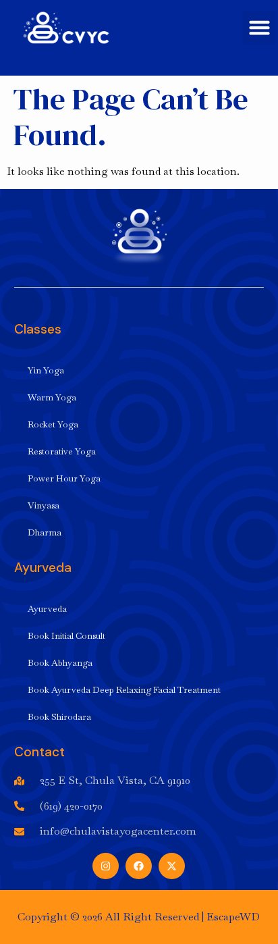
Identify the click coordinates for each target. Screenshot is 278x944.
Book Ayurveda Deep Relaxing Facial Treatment (124, 690)
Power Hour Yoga (64, 478)
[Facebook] (139, 866)
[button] (259, 28)
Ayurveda (47, 608)
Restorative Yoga (62, 451)
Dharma (44, 532)
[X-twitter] (172, 866)
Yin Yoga (46, 370)
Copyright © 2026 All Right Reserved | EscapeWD (139, 917)
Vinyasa (43, 505)
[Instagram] (105, 866)
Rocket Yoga (53, 424)
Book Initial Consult (66, 635)
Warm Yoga (52, 397)
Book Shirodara (59, 717)
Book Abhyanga (60, 662)
